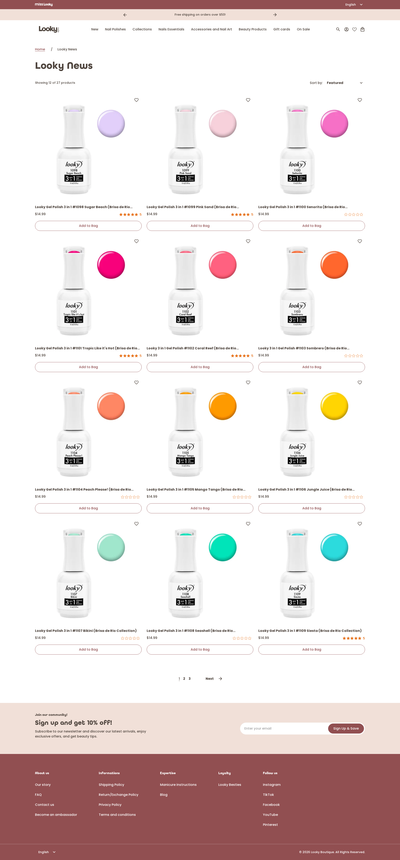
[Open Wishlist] (354, 29)
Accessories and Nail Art (211, 29)
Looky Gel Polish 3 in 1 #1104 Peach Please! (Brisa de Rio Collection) (83, 489)
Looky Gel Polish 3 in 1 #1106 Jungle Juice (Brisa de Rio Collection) (305, 489)
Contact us (44, 804)
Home (40, 49)
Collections (142, 29)
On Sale (303, 29)
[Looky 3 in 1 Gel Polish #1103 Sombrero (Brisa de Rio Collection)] (311, 289)
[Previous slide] (125, 14)
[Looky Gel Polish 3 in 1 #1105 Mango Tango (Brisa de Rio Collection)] (200, 430)
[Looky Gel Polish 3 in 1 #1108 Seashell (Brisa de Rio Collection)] (200, 571)
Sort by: (316, 82)
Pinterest (270, 824)
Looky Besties (229, 784)
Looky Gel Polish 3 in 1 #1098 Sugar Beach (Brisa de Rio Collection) (82, 207)
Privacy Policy (110, 804)
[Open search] (338, 29)
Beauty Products (253, 29)
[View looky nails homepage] (50, 29)
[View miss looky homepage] (44, 4)
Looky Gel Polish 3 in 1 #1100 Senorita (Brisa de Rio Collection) (301, 207)
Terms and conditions (117, 814)
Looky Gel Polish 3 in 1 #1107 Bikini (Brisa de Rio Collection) (86, 630)
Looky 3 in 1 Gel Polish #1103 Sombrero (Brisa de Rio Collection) (302, 348)
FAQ (38, 794)
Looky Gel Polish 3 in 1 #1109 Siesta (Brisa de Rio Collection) (310, 630)
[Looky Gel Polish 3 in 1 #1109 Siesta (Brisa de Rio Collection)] (311, 571)
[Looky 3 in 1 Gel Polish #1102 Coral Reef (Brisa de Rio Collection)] (200, 289)
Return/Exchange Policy (118, 794)
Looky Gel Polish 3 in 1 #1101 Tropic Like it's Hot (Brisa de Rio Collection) (86, 348)
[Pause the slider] (280, 14)
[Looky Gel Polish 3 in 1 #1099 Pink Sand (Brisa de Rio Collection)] (200, 148)
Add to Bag (88, 225)
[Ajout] (136, 100)
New (94, 29)
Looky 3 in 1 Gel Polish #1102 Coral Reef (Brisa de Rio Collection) (191, 348)
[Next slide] (275, 14)
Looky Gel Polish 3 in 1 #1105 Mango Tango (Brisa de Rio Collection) (195, 489)
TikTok (268, 794)
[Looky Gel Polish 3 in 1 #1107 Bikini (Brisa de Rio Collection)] (88, 571)
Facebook (271, 804)
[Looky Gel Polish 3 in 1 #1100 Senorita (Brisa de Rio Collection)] (311, 148)
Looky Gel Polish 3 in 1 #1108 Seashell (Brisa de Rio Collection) (190, 631)
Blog (164, 794)
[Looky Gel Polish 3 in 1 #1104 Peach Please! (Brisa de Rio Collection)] (88, 430)
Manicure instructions (178, 784)
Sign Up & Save (346, 728)
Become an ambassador (56, 814)
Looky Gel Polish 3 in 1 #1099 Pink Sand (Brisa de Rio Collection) (191, 207)
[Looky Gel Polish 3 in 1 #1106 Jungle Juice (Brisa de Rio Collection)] (311, 430)
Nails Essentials (171, 29)
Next (210, 678)
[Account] (346, 29)
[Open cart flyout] (362, 29)
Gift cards (281, 29)
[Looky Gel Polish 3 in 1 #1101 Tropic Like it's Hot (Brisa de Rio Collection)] (88, 289)
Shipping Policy (111, 784)
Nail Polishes (115, 29)
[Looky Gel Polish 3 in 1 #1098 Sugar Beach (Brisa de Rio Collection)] (88, 148)
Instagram (272, 784)
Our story (43, 784)
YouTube (270, 814)
